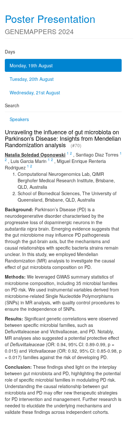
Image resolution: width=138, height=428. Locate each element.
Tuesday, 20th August (32, 79)
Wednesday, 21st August (35, 92)
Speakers (19, 119)
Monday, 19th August (31, 65)
